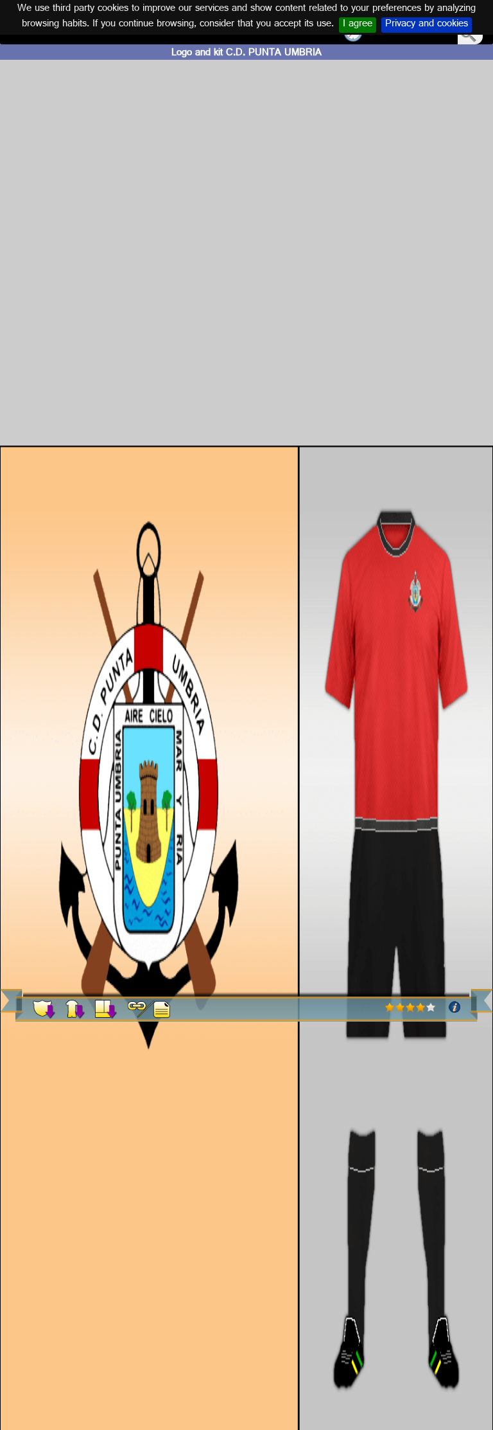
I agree (357, 25)
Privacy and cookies (426, 25)
